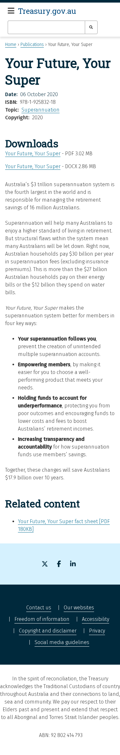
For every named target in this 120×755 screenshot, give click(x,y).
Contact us (38, 608)
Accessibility (95, 619)
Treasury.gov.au (47, 11)
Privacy (97, 631)
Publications (32, 44)
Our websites (79, 608)
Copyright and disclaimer (47, 631)
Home (10, 44)
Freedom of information (41, 619)
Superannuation (40, 110)
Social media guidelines (62, 642)
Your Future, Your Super (32, 153)
